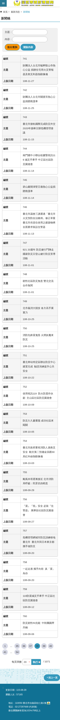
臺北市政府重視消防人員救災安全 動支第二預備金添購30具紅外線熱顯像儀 (39, 452)
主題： (8, 32)
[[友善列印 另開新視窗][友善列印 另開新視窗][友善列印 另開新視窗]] (48, 703)
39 (44, 646)
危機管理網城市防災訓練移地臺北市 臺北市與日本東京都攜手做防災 (39, 542)
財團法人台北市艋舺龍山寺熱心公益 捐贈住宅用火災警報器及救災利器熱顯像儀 (39, 70)
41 (5, 652)
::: (1, 8)
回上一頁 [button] (53, 677)
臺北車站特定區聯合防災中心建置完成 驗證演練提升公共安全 (39, 366)
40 (50, 646)
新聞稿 (26, 12)
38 (37, 646)
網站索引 (3, 3)
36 (23, 646)
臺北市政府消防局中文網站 (33, 3)
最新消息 (15, 12)
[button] (12, 47)
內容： (8, 39)
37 (30, 646)
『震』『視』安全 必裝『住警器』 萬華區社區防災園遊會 (38, 510)
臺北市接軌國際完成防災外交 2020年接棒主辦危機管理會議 (40, 128)
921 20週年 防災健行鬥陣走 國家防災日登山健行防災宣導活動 (39, 254)
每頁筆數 (17, 661)
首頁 (5, 12)
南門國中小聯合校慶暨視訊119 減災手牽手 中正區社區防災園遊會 (39, 159)
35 (17, 646)
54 (17, 652)
